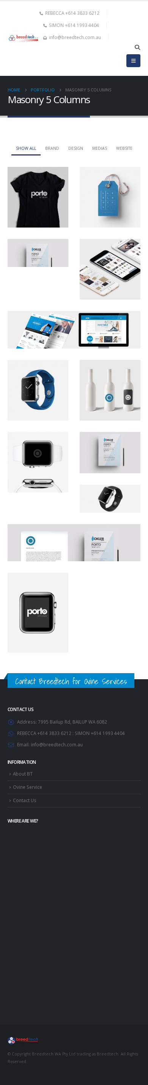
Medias (99, 148)
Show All (26, 148)
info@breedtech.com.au (57, 744)
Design (75, 148)
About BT (23, 774)
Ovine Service (27, 787)
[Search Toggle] (137, 47)
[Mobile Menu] (133, 60)
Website (124, 148)
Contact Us (24, 800)
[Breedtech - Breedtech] (23, 38)
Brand (52, 148)
